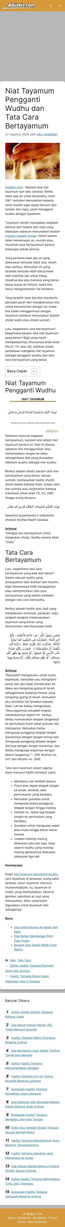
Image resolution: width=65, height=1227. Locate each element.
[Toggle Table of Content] (32, 371)
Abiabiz (30, 1213)
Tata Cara (24, 960)
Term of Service (37, 1221)
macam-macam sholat (20, 236)
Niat (13, 960)
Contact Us (24, 1217)
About (11, 1217)
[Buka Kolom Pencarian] (50, 5)
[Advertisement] (32, 47)
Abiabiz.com (14, 187)
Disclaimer (39, 1217)
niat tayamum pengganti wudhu (36, 874)
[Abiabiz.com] (21, 5)
